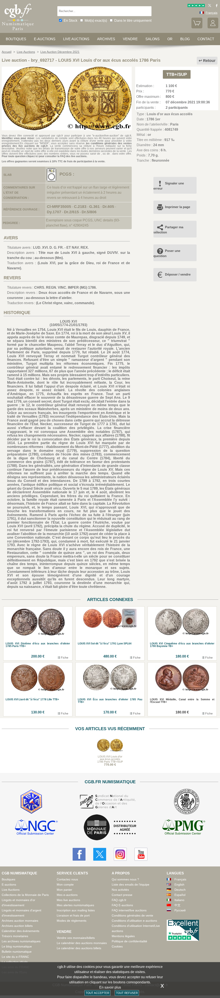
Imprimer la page (177, 207)
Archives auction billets (17, 925)
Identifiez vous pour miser (18, 138)
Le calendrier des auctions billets (79, 948)
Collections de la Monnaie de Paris (25, 895)
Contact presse (122, 895)
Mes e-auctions (67, 895)
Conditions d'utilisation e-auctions (134, 920)
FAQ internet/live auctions (129, 910)
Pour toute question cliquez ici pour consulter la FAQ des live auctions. (44, 156)
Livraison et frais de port (73, 915)
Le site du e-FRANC (15, 956)
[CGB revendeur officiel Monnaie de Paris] (110, 827)
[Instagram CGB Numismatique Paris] (120, 854)
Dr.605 (108, 206)
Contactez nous (67, 879)
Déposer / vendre (178, 274)
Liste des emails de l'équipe (130, 884)
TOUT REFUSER (127, 993)
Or (170, 39)
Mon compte (65, 884)
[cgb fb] (215, 6)
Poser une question (166, 253)
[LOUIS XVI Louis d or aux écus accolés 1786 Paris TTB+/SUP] (67, 129)
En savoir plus (110, 987)
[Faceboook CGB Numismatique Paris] (79, 854)
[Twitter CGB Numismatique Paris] (99, 854)
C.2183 (80, 206)
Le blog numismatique (17, 946)
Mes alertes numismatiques (75, 905)
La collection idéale (15, 962)
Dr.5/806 (89, 212)
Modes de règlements (71, 920)
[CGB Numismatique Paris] (18, 31)
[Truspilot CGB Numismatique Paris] (196, 6)
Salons (152, 39)
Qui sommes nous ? (125, 879)
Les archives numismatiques (21, 941)
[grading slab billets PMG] (183, 827)
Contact (205, 39)
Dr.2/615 (71, 212)
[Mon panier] (196, 27)
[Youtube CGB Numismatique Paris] (140, 854)
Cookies (117, 946)
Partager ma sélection (168, 229)
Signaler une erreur (168, 185)
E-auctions (44, 39)
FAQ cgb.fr (119, 900)
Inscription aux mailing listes (76, 910)
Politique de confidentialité (129, 941)
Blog (185, 39)
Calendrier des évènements (20, 931)
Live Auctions (11, 889)
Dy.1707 (54, 212)
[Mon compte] (213, 27)
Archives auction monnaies (20, 920)
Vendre (130, 39)
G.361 (94, 206)
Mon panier (64, 889)
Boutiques (16, 39)
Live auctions (76, 39)
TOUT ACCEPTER (97, 993)
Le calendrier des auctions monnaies (82, 943)
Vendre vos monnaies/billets (76, 938)
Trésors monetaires (15, 936)
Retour (209, 60)
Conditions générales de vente (132, 915)
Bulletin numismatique (17, 951)
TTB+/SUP (176, 74)
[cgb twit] (209, 6)
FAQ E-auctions (122, 905)
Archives (106, 39)
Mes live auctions (68, 900)
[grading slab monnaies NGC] (36, 828)
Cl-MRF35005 (59, 206)
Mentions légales (123, 936)
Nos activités (120, 889)
